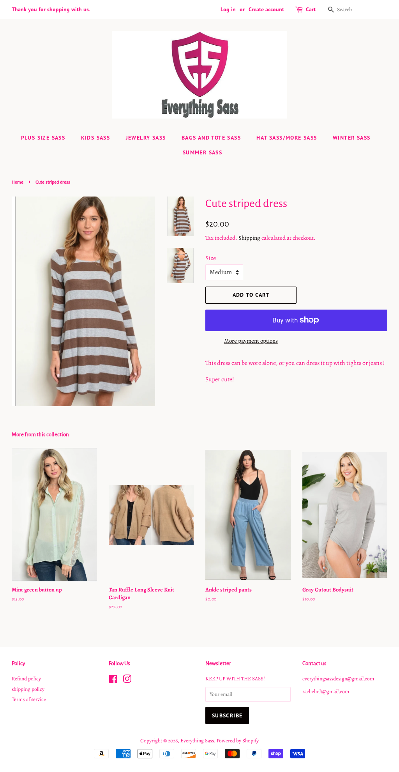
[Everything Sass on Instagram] (127, 680)
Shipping (249, 238)
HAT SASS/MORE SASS (286, 137)
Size (210, 258)
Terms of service (29, 699)
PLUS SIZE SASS (43, 137)
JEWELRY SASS (146, 137)
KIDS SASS (95, 137)
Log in (228, 9)
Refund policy (26, 678)
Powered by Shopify (238, 740)
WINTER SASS (351, 137)
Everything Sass (197, 740)
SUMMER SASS (202, 152)
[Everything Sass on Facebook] (113, 680)
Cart (311, 9)
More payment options (251, 341)
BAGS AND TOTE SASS (211, 137)
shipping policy (28, 689)
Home (17, 182)
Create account (266, 9)
